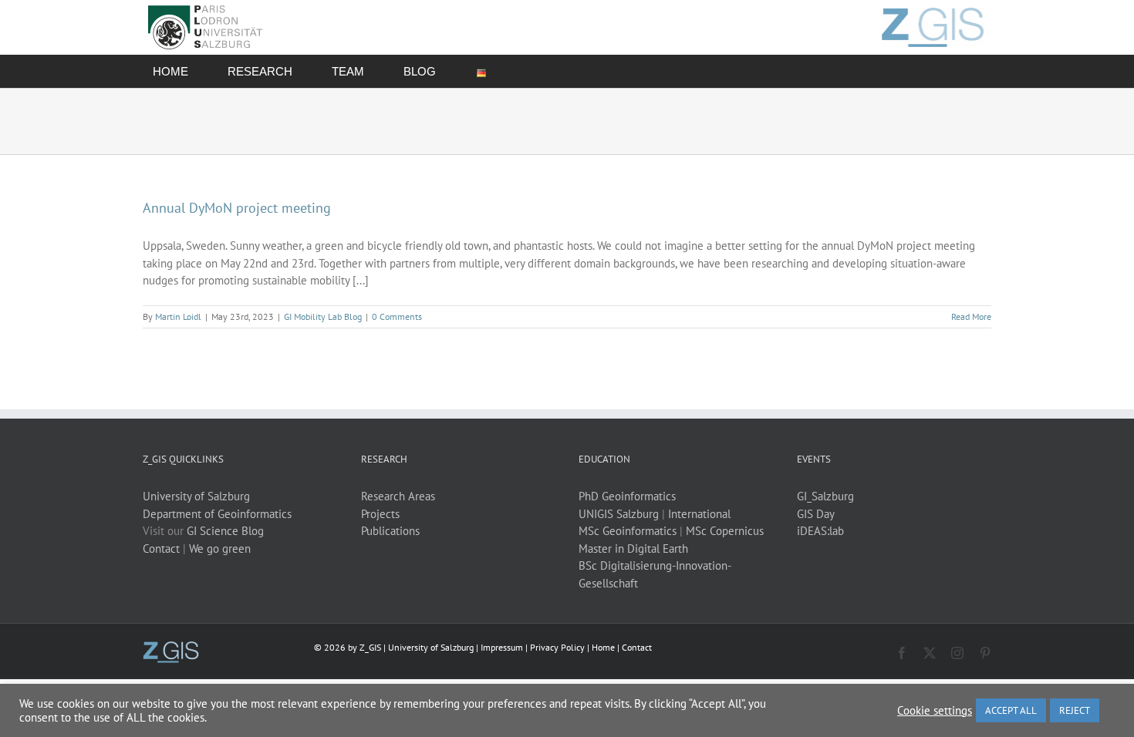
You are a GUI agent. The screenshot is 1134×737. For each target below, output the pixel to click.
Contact (161, 548)
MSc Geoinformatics (628, 530)
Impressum (502, 647)
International (699, 513)
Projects (380, 513)
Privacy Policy (557, 647)
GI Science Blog (225, 530)
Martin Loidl (178, 316)
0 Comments (397, 316)
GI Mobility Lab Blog (323, 316)
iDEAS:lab (820, 530)
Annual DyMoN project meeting (237, 208)
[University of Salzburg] (171, 647)
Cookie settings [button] (934, 711)
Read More (971, 316)
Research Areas (398, 496)
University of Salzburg (196, 496)
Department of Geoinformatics (217, 513)
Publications (390, 530)
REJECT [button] (1074, 710)
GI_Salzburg (825, 496)
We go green (220, 548)
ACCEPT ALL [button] (1011, 710)
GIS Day (816, 513)
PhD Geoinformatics (627, 496)
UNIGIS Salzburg (619, 513)
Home (603, 647)
